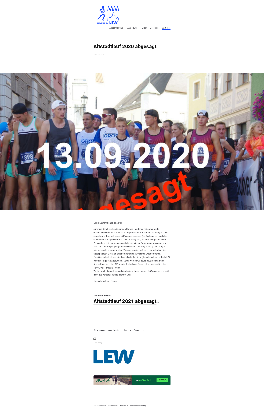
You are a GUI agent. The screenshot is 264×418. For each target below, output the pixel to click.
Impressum (124, 406)
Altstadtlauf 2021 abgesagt (125, 301)
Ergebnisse (155, 28)
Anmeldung (132, 28)
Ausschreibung (116, 28)
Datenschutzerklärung (138, 406)
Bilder (144, 28)
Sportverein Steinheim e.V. (109, 406)
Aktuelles (166, 28)
